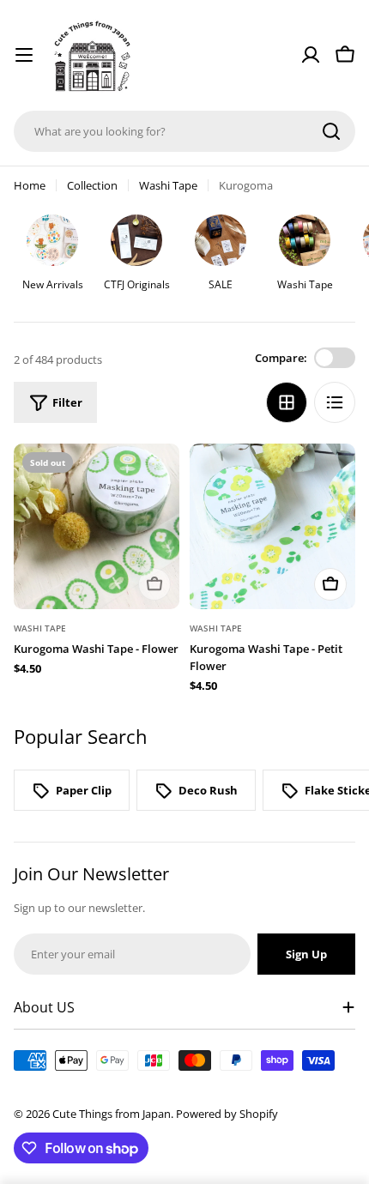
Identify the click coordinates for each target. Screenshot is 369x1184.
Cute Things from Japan (111, 1113)
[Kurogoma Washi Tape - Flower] (96, 526)
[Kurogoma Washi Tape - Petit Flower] (272, 526)
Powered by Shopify (227, 1113)
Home (29, 185)
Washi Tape (168, 185)
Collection (92, 185)
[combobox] (184, 131)
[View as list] (334, 402)
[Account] (310, 55)
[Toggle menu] (24, 55)
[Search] (331, 131)
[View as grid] (286, 402)
